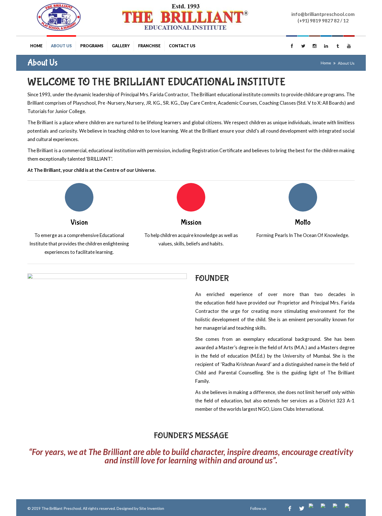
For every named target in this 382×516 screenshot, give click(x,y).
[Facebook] (289, 508)
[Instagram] (314, 508)
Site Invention (151, 508)
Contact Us (182, 45)
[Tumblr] (338, 508)
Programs (91, 45)
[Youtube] (350, 508)
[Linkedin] (326, 508)
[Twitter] (301, 508)
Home (36, 45)
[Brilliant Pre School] (59, 17)
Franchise (149, 45)
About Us (61, 45)
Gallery (121, 45)
